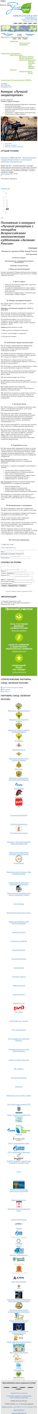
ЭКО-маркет (31, 30)
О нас (19, 34)
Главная (13, 27)
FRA (19, 38)
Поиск (25, 38)
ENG (14, 38)
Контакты (30, 34)
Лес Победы (8, 34)
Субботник (24, 27)
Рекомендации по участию (13, 30)
